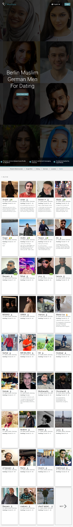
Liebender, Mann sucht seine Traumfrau (63, 320)
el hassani (6, 468)
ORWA (23, 314)
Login (67, 4)
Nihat (22, 276)
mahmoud (60, 468)
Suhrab (5, 391)
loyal (3, 245)
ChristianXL (61, 391)
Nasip (3, 243)
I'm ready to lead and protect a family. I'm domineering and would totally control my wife (27, 401)
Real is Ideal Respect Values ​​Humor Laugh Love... (45, 205)
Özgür (5, 238)
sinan (22, 199)
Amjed (5, 199)
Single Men (29, 169)
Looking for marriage (25, 243)
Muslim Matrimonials (16, 169)
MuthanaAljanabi (44, 391)
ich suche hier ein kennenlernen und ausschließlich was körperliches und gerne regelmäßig (62, 399)
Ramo (22, 468)
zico (40, 276)
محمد (58, 429)
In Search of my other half (62, 205)
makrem (23, 506)
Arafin (23, 238)
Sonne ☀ (42, 199)
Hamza (41, 314)
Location (53, 169)
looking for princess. (43, 243)
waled (41, 429)
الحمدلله (4, 205)
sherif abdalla (44, 506)
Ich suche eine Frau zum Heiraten (27, 205)
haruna (59, 276)
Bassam (6, 276)
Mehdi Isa (60, 314)
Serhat (5, 353)
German (45, 169)
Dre (21, 391)
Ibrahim (23, 429)
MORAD (6, 314)
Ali (57, 238)
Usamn (41, 468)
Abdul (58, 199)
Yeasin (41, 238)
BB (3, 429)
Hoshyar (59, 353)
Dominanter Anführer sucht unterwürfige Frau (27, 397)
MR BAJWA (25, 353)
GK (39, 353)
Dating (38, 169)
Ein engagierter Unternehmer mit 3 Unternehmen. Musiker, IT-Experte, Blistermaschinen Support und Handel (63, 324)
